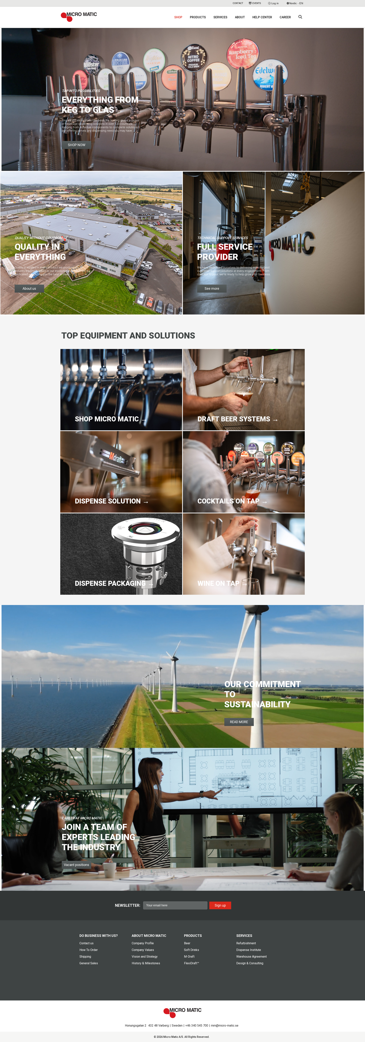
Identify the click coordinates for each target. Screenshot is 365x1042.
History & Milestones (146, 963)
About (240, 17)
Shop (178, 17)
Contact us (86, 943)
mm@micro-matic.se (224, 1025)
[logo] (79, 17)
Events (256, 3)
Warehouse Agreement (251, 956)
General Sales (88, 963)
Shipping (85, 956)
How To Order (88, 950)
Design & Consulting (249, 963)
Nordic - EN (296, 3)
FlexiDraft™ (191, 963)
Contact (238, 3)
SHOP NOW (76, 145)
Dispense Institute (248, 950)
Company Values (143, 950)
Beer (187, 943)
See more (212, 289)
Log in (275, 3)
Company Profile (143, 943)
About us (29, 289)
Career (285, 17)
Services (220, 17)
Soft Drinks (191, 950)
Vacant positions (76, 865)
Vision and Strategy (145, 956)
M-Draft (189, 956)
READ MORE (239, 722)
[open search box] (300, 17)
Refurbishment (246, 943)
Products (198, 17)
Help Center (262, 17)
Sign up (220, 905)
